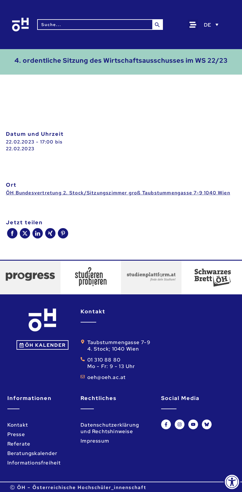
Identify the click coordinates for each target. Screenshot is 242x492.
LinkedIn (37, 233)
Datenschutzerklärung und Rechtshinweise (110, 428)
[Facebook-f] (166, 424)
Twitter (25, 233)
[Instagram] (179, 424)
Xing (50, 233)
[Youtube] (193, 424)
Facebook (12, 233)
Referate (19, 444)
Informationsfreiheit (34, 462)
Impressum (95, 441)
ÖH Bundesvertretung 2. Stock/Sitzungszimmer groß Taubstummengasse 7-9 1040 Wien (118, 193)
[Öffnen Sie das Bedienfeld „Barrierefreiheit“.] (232, 482)
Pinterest (63, 233)
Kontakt (17, 425)
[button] (193, 25)
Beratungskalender (32, 453)
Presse (16, 434)
